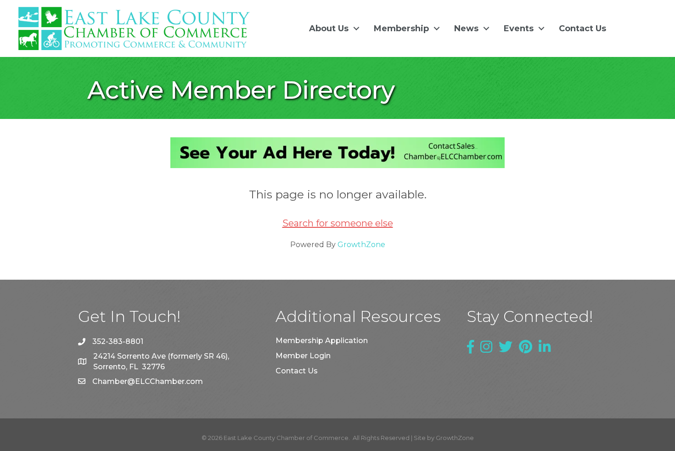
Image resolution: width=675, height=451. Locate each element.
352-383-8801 (117, 341)
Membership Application (322, 340)
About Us (329, 28)
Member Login (303, 355)
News (466, 28)
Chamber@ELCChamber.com (147, 381)
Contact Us (582, 28)
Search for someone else (337, 223)
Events (519, 28)
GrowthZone (361, 244)
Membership (401, 28)
